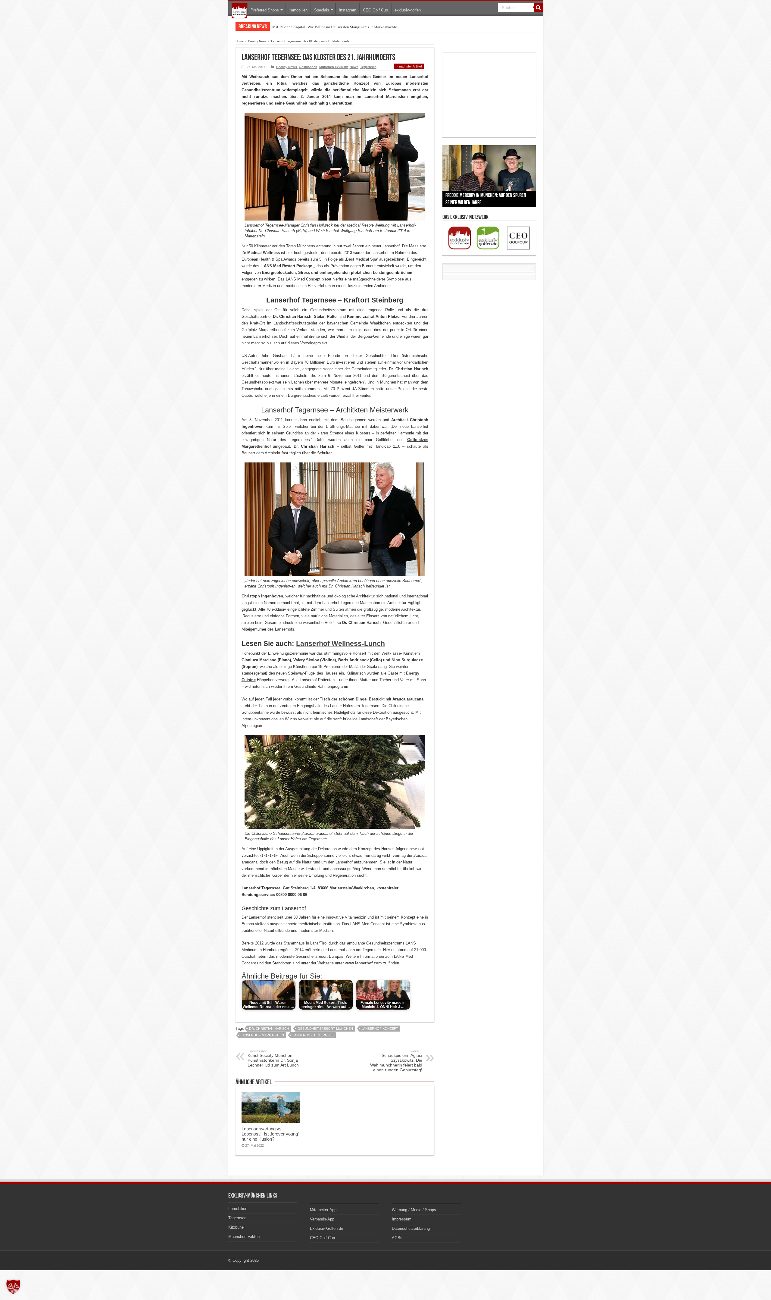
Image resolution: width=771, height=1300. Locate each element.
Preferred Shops (265, 10)
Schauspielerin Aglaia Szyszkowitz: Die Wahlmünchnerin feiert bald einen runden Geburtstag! (396, 1060)
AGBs (397, 1238)
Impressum (401, 1219)
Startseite (239, 11)
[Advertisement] (489, 95)
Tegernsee (368, 67)
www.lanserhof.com (363, 963)
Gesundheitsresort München (325, 1028)
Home (240, 41)
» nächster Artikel (409, 66)
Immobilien (298, 10)
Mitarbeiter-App (323, 1210)
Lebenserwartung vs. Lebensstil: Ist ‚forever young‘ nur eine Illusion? (270, 1134)
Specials (321, 10)
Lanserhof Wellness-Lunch (340, 643)
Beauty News (257, 41)
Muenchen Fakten (244, 1236)
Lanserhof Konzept (379, 1028)
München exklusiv (333, 67)
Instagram (347, 10)
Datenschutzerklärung (411, 1228)
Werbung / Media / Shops (414, 1210)
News (354, 67)
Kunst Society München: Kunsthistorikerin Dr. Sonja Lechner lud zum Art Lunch (273, 1058)
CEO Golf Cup (375, 10)
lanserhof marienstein (262, 1035)
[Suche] (538, 7)
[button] (13, 1286)
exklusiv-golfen (408, 10)
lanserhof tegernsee (313, 1035)
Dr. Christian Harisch (269, 1028)
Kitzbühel (236, 1227)
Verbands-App (322, 1219)
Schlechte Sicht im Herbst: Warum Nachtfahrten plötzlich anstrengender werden (337, 27)
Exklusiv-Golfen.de (326, 1228)
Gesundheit (308, 67)
